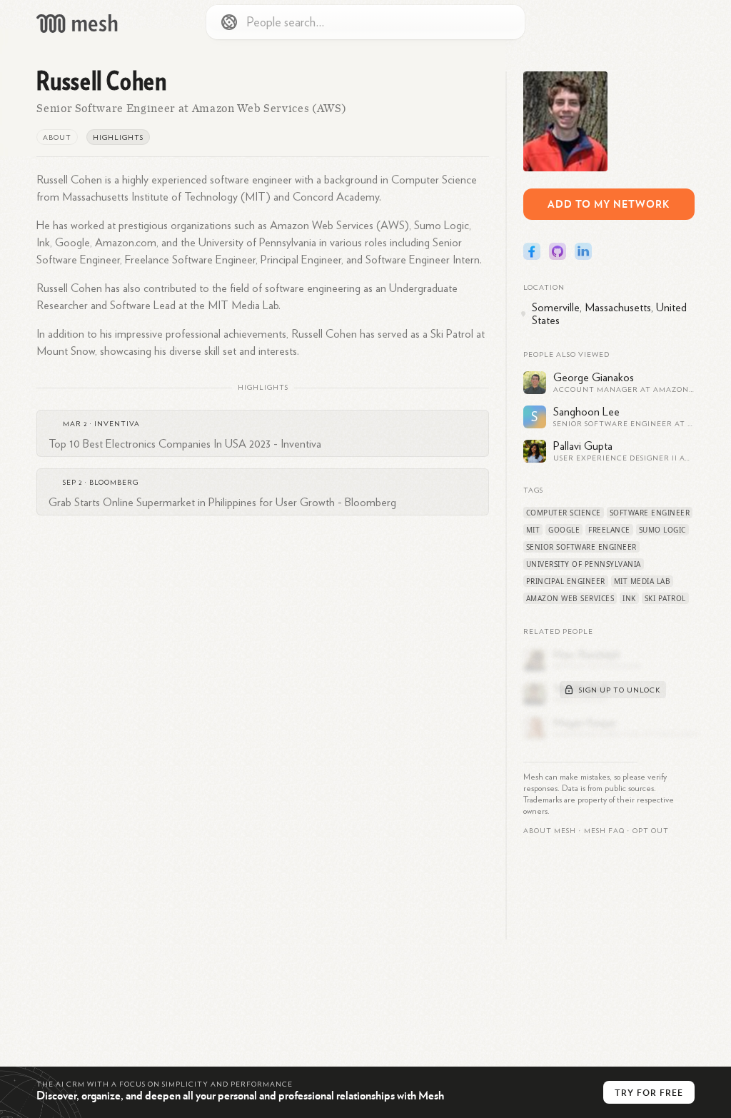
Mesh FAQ (604, 831)
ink (629, 598)
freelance (609, 530)
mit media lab (642, 581)
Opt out (650, 831)
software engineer (650, 513)
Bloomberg (113, 482)
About (57, 137)
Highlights (118, 137)
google (564, 530)
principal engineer (565, 581)
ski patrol (665, 598)
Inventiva (117, 424)
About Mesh (549, 831)
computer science (563, 513)
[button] (604, 831)
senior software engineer (581, 547)
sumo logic (662, 530)
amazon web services (570, 598)
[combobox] (365, 22)
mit (533, 530)
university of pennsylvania (583, 564)
